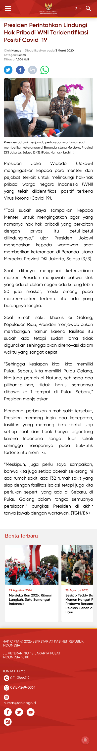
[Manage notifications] (85, 740)
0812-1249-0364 (22, 687)
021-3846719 (19, 678)
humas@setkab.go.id (20, 701)
